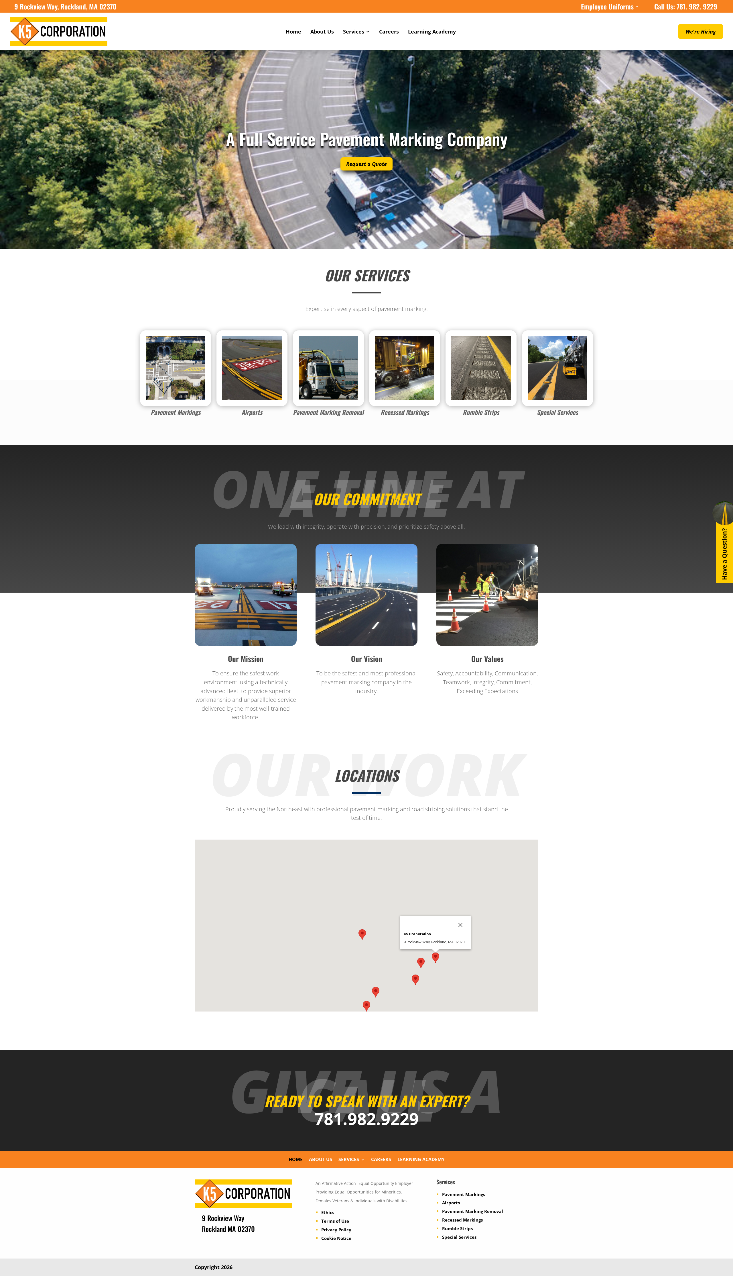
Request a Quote (366, 163)
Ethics (327, 1212)
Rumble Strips (457, 1228)
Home (293, 32)
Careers (389, 32)
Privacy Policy (336, 1229)
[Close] (460, 925)
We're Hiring (700, 31)
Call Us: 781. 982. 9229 (685, 7)
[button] (362, 934)
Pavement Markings (463, 1194)
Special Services (459, 1237)
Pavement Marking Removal (472, 1211)
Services (353, 32)
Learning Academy (432, 32)
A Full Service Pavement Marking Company (366, 138)
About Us (322, 32)
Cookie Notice (336, 1238)
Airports (451, 1203)
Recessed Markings (462, 1220)
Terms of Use (335, 1221)
